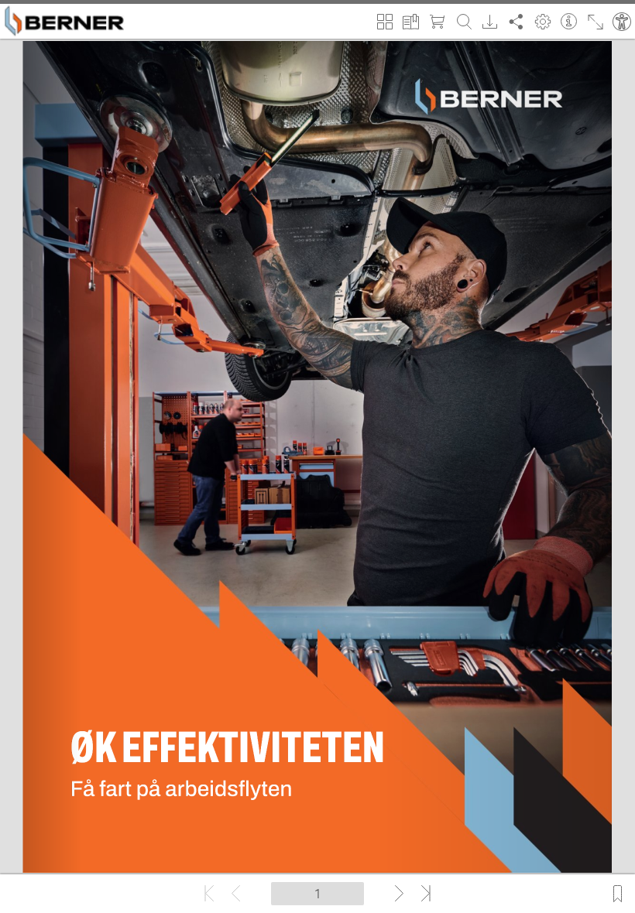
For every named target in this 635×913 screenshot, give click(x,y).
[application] (317, 456)
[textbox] (317, 893)
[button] (385, 19)
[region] (317, 456)
